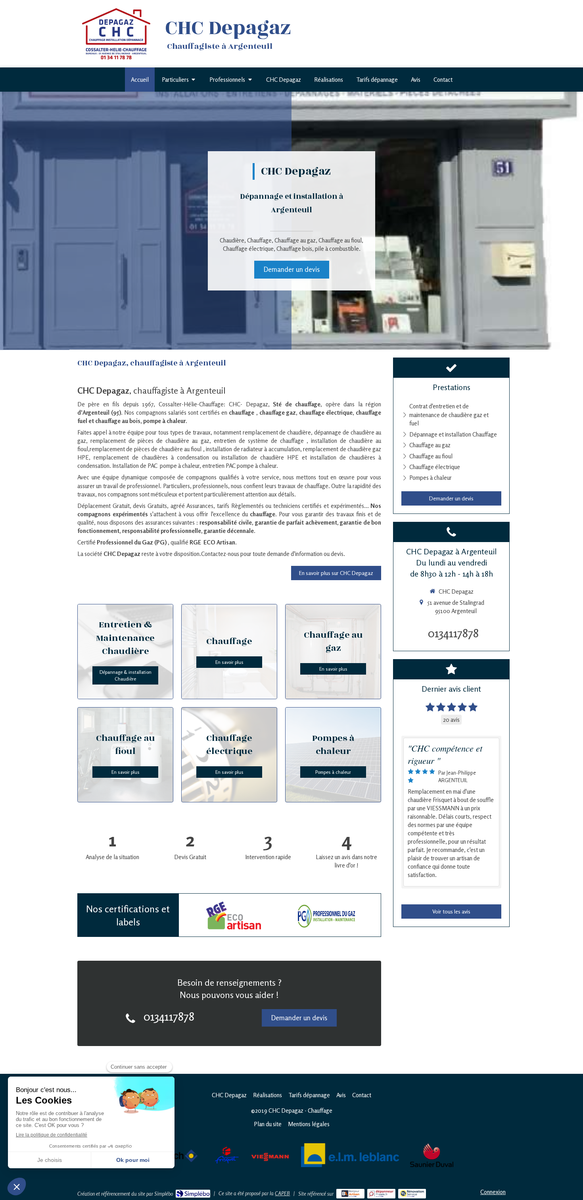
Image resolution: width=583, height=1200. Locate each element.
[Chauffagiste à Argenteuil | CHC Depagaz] (116, 34)
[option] (233, 915)
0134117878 (169, 1016)
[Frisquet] (227, 1155)
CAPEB (282, 1193)
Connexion (493, 1192)
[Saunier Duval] (431, 1155)
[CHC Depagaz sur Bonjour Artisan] (350, 1193)
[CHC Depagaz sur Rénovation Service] (412, 1193)
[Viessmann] (270, 1155)
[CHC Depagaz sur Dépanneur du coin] (381, 1193)
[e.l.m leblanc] (351, 1155)
